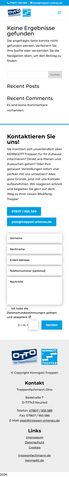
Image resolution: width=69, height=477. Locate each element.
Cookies (34, 447)
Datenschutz (34, 442)
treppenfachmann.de (34, 455)
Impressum (34, 437)
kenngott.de (34, 460)
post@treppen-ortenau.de (32, 222)
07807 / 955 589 (24, 211)
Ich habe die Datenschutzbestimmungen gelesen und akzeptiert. (32, 313)
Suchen (55, 74)
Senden (52, 325)
